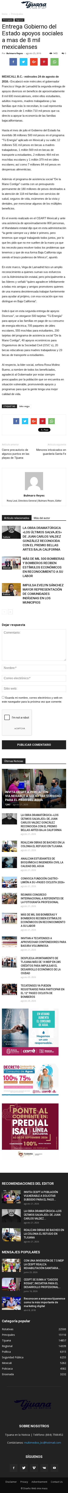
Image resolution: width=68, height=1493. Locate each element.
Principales (7, 20)
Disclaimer (11, 1481)
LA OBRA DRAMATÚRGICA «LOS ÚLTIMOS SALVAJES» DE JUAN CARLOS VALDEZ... (43, 1215)
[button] (62, 5)
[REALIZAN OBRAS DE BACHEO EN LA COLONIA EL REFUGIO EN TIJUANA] (9, 846)
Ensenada (8, 1374)
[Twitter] (24, 1468)
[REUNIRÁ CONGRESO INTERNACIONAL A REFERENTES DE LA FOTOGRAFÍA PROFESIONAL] (9, 898)
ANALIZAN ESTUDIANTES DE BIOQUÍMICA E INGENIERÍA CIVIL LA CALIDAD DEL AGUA (42, 862)
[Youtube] (54, 1468)
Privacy (24, 1481)
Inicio (5, 14)
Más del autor (42, 518)
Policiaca (7, 1368)
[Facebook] (13, 1468)
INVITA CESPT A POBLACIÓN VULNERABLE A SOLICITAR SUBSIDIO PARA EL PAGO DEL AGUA (33, 796)
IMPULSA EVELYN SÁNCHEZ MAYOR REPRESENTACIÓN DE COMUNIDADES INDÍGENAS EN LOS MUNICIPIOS (43, 593)
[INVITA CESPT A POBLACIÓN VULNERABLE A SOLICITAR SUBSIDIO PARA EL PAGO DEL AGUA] (34, 788)
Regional (19, 20)
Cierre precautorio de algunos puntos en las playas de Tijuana (15, 453)
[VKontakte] (44, 1468)
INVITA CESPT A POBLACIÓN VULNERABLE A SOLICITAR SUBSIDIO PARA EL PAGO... (41, 1196)
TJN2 (7, 804)
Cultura (6, 537)
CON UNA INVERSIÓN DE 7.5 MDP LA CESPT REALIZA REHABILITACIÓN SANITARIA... (44, 1264)
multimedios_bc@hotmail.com (42, 1442)
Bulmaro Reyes (14, 53)
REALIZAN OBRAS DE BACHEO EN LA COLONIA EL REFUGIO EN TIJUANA (44, 1234)
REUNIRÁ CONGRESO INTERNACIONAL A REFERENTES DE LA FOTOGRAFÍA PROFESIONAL (42, 898)
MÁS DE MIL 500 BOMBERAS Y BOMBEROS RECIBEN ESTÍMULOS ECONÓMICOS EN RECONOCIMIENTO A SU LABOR (43, 567)
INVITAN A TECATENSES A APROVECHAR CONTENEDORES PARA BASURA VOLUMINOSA (43, 942)
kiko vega (24, 406)
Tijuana (6, 1340)
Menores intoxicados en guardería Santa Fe (51, 452)
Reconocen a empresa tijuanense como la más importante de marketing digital (44, 1302)
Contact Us (57, 1481)
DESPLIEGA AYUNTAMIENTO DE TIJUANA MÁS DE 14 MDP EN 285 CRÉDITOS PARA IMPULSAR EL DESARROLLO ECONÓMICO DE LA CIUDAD (41, 966)
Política (6, 594)
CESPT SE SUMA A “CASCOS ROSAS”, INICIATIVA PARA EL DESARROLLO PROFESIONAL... (42, 1283)
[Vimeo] (34, 1468)
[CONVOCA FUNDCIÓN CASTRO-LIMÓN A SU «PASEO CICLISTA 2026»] (9, 882)
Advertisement (39, 1481)
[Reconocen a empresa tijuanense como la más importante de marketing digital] (11, 1303)
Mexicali (7, 568)
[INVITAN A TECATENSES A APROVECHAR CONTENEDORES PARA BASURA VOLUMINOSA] (9, 942)
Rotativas (7, 1329)
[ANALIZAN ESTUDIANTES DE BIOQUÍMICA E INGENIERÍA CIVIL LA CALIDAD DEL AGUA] (9, 862)
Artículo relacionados (16, 518)
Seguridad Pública (12, 1357)
